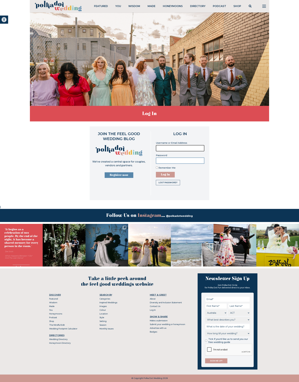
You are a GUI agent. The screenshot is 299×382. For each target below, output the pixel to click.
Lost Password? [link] (168, 182)
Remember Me (167, 167)
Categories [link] (105, 299)
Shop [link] (237, 6)
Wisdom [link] (134, 6)
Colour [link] (103, 310)
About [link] (153, 299)
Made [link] (151, 6)
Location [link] (104, 314)
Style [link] (102, 317)
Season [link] (103, 325)
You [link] (118, 6)
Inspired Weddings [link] (108, 302)
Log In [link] (153, 310)
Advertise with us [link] (158, 328)
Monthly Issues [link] (107, 329)
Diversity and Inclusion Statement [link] (166, 302)
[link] (4, 20)
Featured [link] (101, 6)
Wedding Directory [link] (58, 339)
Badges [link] (153, 332)
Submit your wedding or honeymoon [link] (167, 324)
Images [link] (103, 306)
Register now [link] (119, 175)
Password (161, 155)
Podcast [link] (219, 6)
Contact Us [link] (155, 306)
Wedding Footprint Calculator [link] (63, 329)
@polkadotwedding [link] (179, 216)
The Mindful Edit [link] (57, 325)
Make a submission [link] (159, 320)
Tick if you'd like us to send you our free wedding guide (228, 341)
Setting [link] (103, 321)
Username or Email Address (171, 142)
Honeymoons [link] (173, 6)
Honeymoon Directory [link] (60, 343)
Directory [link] (197, 6)
